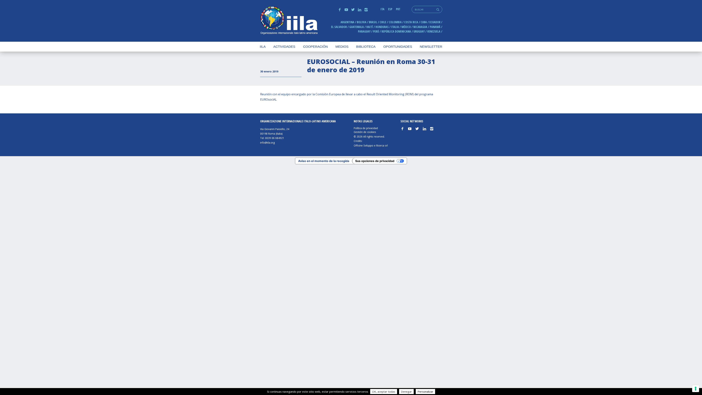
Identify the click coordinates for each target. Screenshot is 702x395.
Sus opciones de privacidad (374, 161)
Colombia (395, 22)
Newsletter (431, 46)
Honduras (382, 27)
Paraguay (364, 31)
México (406, 27)
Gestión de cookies (365, 132)
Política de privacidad (366, 128)
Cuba (424, 22)
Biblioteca (365, 46)
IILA (289, 21)
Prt (398, 9)
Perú (376, 31)
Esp (390, 9)
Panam (435, 27)
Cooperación (315, 46)
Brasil (373, 22)
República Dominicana (396, 31)
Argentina (347, 22)
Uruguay (419, 31)
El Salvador (339, 27)
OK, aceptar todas (383, 391)
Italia (395, 27)
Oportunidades (397, 46)
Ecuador (434, 22)
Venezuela (433, 31)
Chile (383, 22)
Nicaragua (420, 27)
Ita (382, 9)
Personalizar (425, 391)
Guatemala (356, 27)
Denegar (406, 391)
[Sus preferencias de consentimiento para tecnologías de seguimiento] (695, 388)
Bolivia (361, 22)
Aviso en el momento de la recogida (323, 161)
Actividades (284, 46)
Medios (341, 46)
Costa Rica (411, 22)
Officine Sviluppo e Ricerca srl (371, 145)
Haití (369, 27)
